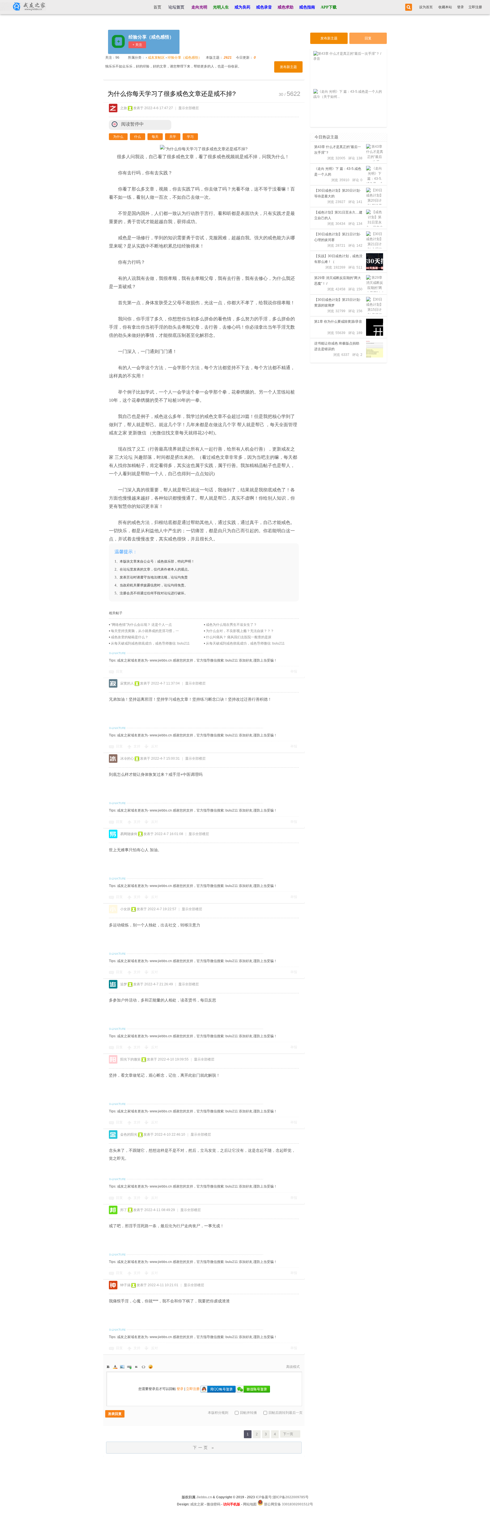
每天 (155, 137)
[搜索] (408, 7)
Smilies (150, 1367)
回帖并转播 (248, 1413)
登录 (460, 7)
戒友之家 (197, 1504)
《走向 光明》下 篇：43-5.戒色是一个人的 (337, 171)
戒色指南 (307, 7)
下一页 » (204, 1447)
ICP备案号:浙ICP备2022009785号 (282, 1497)
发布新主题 (288, 67)
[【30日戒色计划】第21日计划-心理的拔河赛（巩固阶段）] (374, 239)
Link (129, 1367)
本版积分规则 (218, 1413)
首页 (157, 7)
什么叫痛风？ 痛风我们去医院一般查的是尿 (238, 637)
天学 (172, 137)
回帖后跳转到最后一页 (286, 1413)
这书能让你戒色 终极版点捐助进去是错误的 (336, 346)
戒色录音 (264, 7)
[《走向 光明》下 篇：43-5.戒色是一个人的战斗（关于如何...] (374, 174)
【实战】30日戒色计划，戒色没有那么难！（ (338, 259)
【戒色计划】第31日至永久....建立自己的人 (338, 215)
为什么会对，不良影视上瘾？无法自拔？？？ (240, 631)
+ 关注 (137, 45)
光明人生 (221, 7)
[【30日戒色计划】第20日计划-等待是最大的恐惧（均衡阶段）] (374, 196)
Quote (136, 1367)
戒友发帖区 (156, 58)
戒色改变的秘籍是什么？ (129, 637)
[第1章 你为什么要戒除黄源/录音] (374, 327)
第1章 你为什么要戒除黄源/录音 (338, 322)
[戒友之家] (23, 7)
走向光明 (199, 7)
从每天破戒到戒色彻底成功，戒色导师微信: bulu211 (150, 643)
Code (143, 1367)
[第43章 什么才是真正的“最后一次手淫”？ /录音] (374, 152)
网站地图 (250, 1504)
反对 (154, 746)
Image (122, 1367)
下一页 (288, 1434)
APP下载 (329, 7)
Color (115, 1367)
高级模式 (293, 1367)
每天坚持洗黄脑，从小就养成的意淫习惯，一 (145, 631)
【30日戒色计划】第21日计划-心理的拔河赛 (337, 237)
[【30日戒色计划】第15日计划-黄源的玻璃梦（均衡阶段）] (374, 305)
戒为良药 (242, 7)
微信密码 (213, 1504)
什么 (137, 137)
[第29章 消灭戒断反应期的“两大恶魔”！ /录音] (374, 283)
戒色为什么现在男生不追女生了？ (231, 625)
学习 (190, 137)
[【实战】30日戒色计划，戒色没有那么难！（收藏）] (374, 261)
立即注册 (475, 7)
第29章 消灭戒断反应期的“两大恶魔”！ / (337, 281)
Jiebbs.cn (204, 1497)
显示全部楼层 (188, 108)
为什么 (118, 137)
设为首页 (426, 7)
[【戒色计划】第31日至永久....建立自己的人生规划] (374, 218)
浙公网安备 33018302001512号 (288, 1504)
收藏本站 (445, 7)
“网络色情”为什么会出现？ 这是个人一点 (141, 625)
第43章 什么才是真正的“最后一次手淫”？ (337, 150)
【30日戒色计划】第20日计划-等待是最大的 (337, 193)
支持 (137, 746)
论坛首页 (176, 7)
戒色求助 (285, 7)
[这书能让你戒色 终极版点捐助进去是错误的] (374, 349)
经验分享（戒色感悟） (151, 37)
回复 (119, 671)
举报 (293, 671)
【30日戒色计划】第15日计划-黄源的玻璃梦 (337, 302)
